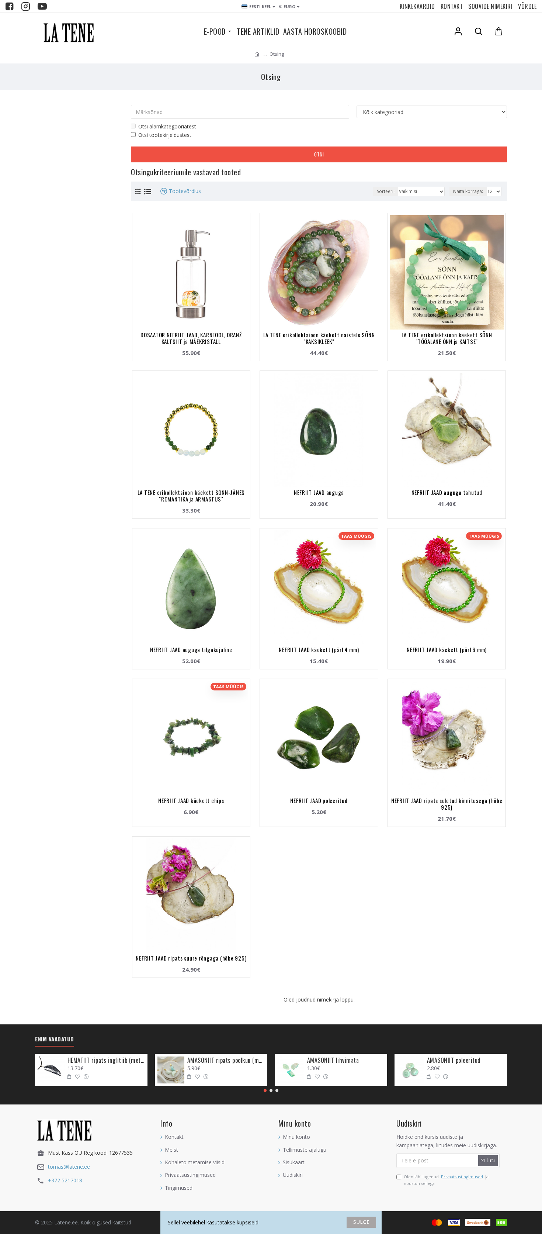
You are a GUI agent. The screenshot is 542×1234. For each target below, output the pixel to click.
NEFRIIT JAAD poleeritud (318, 800)
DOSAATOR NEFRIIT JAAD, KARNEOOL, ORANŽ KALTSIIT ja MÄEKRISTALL (191, 338)
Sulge (361, 1222)
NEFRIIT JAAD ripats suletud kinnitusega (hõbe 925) (447, 803)
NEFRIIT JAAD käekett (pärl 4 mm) (319, 649)
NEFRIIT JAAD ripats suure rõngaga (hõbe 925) (191, 958)
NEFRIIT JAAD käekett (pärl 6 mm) (447, 649)
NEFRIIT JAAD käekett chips (191, 800)
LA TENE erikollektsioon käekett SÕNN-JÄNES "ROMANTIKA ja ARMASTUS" (191, 495)
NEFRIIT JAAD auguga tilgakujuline (191, 649)
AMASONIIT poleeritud (454, 1060)
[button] (265, 1090)
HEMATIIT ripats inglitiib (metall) (106, 1060)
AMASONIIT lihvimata (333, 1060)
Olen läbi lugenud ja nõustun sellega (446, 1180)
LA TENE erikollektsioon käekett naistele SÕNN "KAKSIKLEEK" (319, 338)
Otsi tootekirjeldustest (164, 134)
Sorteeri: (386, 191)
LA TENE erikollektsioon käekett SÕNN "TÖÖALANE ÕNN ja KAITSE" (447, 338)
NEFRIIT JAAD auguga (319, 492)
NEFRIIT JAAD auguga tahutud (446, 492)
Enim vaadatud (54, 1039)
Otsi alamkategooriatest (167, 126)
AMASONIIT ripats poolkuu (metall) (226, 1060)
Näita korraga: (468, 191)
